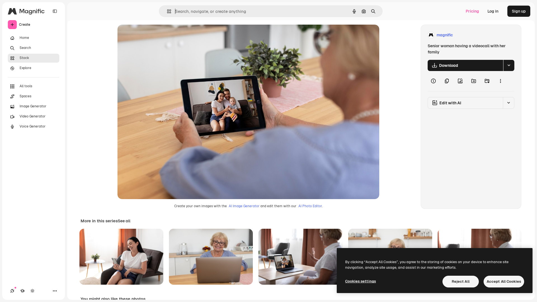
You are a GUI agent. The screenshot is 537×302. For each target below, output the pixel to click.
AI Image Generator (244, 206)
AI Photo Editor (310, 206)
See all (124, 220)
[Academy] (22, 290)
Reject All (461, 281)
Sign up (519, 11)
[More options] (500, 81)
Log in (492, 11)
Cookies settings (360, 281)
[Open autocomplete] (167, 11)
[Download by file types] (508, 65)
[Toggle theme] (32, 290)
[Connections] (12, 290)
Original (153, 35)
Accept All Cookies (504, 281)
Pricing (472, 11)
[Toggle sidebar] (54, 11)
